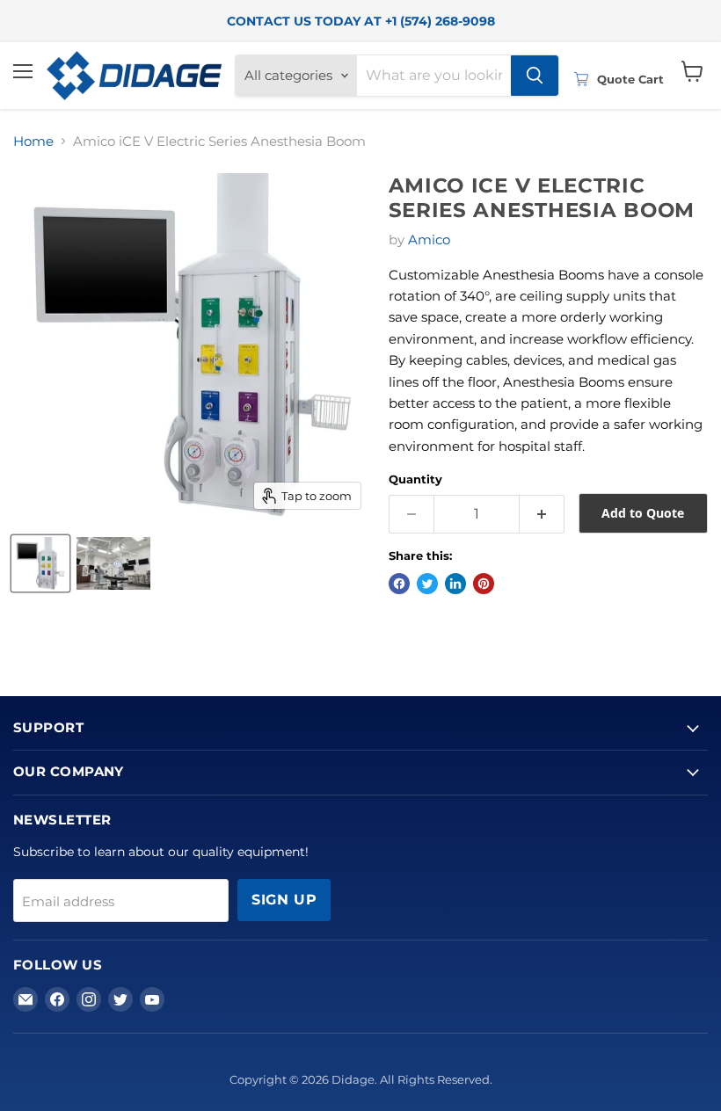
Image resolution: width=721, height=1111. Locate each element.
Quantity (415, 479)
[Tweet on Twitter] (427, 583)
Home (33, 141)
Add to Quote (642, 513)
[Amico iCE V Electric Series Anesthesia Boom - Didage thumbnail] (40, 563)
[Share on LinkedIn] (455, 583)
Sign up (284, 899)
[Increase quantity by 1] (542, 514)
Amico (429, 239)
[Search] (534, 75)
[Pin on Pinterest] (483, 583)
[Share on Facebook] (399, 583)
